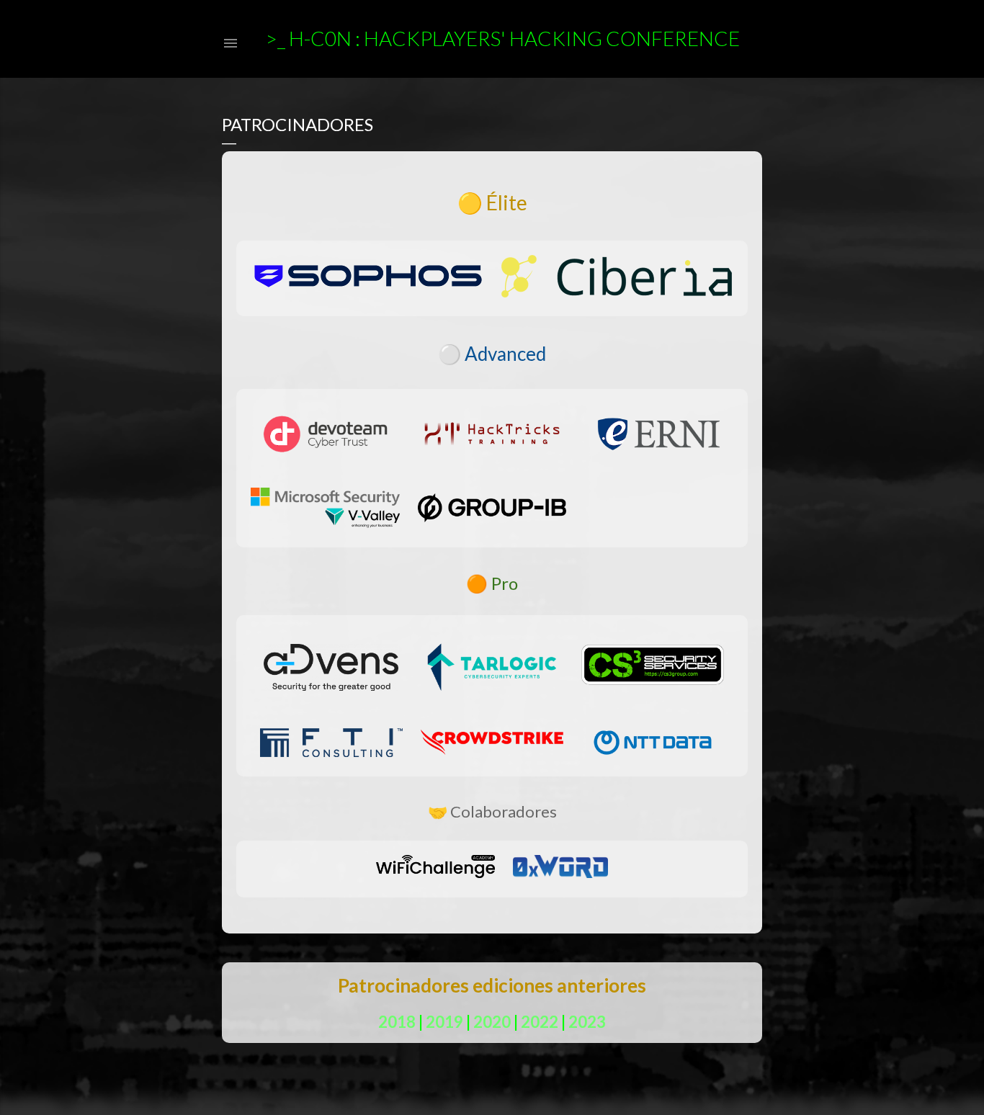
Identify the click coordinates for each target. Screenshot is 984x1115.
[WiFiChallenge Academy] (435, 869)
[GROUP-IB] (492, 510)
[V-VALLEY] (325, 510)
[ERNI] (658, 436)
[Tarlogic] (492, 667)
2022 (539, 1021)
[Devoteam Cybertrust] (325, 436)
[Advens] (331, 667)
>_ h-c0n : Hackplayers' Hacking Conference (502, 38)
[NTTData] (652, 743)
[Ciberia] (616, 279)
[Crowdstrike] (492, 742)
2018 (397, 1021)
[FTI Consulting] (331, 742)
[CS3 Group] (652, 667)
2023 (587, 1021)
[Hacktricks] (492, 436)
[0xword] (560, 869)
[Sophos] (368, 279)
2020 (492, 1021)
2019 (444, 1021)
